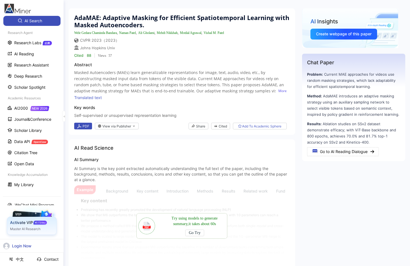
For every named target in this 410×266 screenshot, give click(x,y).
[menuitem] (32, 21)
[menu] (31, 103)
